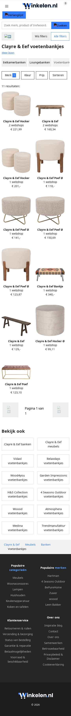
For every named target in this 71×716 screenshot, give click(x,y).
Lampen (18, 589)
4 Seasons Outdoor (53, 581)
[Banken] (8, 36)
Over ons (53, 637)
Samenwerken (53, 643)
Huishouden (17, 595)
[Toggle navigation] (6, 6)
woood (53, 599)
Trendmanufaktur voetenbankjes (53, 528)
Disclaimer (53, 658)
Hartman (53, 576)
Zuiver (53, 593)
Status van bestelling (18, 640)
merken (60, 568)
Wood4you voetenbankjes (17, 478)
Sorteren (58, 75)
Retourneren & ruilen (18, 628)
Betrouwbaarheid (53, 648)
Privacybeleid (52, 654)
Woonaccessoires (17, 583)
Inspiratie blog (53, 625)
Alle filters (60, 36)
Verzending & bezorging (18, 634)
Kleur (27, 75)
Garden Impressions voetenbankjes (53, 478)
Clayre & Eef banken (17, 444)
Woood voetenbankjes (17, 511)
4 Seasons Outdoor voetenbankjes (53, 494)
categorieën (17, 570)
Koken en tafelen (17, 607)
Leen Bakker (53, 604)
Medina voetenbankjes (17, 528)
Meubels (18, 578)
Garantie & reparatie (18, 645)
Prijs (41, 75)
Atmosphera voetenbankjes (53, 511)
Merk (10, 75)
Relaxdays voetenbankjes (53, 461)
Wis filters (41, 36)
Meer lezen (8, 52)
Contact (53, 631)
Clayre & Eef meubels (53, 444)
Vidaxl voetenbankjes (17, 461)
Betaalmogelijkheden (18, 651)
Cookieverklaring (53, 664)
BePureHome (53, 587)
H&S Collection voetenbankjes (17, 494)
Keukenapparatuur (18, 601)
